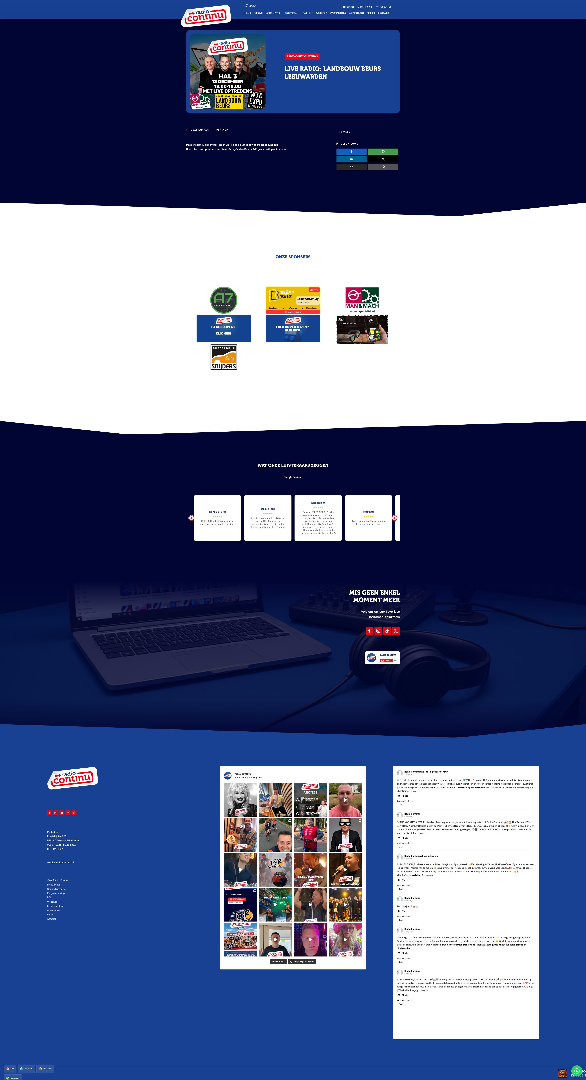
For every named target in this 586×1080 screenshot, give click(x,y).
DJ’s (49, 897)
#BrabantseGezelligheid (485, 944)
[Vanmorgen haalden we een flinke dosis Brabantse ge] (240, 835)
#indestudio (403, 948)
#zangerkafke (464, 944)
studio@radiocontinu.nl (60, 862)
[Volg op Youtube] (61, 812)
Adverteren (356, 13)
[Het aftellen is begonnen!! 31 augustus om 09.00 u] (275, 870)
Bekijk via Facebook (404, 801)
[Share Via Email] (351, 167)
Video (405, 880)
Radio (306, 13)
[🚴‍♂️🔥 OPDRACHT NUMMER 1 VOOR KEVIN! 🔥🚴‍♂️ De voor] (275, 800)
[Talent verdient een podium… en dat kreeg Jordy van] (345, 870)
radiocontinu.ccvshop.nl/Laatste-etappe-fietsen (456, 787)
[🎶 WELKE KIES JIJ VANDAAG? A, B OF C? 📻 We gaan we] (310, 800)
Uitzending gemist (57, 888)
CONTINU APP (366, 7)
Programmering (56, 893)
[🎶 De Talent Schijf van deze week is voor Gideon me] (310, 939)
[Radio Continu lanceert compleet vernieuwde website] (240, 905)
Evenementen (338, 13)
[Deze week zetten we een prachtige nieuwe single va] (345, 939)
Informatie (273, 13)
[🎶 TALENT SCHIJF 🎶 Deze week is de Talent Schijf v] (345, 800)
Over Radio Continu (58, 880)
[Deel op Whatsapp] (383, 152)
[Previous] (191, 518)
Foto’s (371, 13)
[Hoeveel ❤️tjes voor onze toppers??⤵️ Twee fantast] (345, 905)
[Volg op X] (396, 631)
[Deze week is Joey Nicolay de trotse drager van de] (275, 939)
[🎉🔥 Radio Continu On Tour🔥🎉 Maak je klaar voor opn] (240, 939)
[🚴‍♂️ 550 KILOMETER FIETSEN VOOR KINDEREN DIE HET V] (275, 835)
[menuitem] (10, 1069)
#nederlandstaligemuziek (512, 944)
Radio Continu (412, 771)
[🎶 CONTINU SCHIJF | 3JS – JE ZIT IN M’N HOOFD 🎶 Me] (240, 870)
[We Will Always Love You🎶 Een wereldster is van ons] (240, 800)
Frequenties (53, 884)
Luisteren (291, 13)
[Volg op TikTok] (387, 631)
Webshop (321, 13)
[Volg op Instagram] (378, 631)
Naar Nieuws (199, 130)
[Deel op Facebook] (351, 152)
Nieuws (258, 13)
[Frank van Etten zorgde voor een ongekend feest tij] (310, 870)
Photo (405, 796)
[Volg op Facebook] (369, 631)
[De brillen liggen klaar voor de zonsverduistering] (345, 835)
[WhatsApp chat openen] (576, 1070)
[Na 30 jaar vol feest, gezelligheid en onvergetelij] (275, 905)
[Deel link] (383, 167)
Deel (401, 805)
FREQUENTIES (385, 7)
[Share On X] (383, 159)
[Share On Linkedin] (351, 159)
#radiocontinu (449, 944)
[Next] (394, 518)
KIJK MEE (350, 7)
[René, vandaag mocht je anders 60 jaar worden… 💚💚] (310, 835)
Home (247, 13)
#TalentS (418, 875)
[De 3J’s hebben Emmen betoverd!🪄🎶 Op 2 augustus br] (310, 905)
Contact (383, 13)
